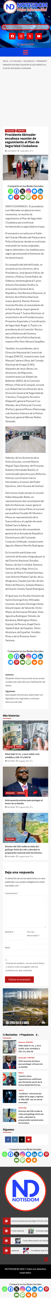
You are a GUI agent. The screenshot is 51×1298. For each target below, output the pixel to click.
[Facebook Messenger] (34, 191)
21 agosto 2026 (23, 761)
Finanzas (9, 747)
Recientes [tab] (11, 1035)
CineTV (21, 1090)
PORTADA (21, 131)
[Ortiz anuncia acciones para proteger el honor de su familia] (25, 782)
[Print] (34, 197)
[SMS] (28, 197)
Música (21, 1073)
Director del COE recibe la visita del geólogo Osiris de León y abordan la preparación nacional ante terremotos (23, 849)
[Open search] (4, 27)
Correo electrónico (33, 933)
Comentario (11, 893)
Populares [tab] (27, 1035)
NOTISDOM (12, 151)
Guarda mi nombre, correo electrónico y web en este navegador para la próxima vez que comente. (25, 967)
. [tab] (38, 1035)
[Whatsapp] (10, 191)
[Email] (22, 197)
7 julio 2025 (24, 151)
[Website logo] (25, 7)
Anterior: (25, 680)
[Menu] (25, 52)
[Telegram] (10, 197)
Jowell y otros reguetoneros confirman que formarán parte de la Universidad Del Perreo (30, 1081)
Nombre (10, 931)
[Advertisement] (25, 98)
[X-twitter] (30, 36)
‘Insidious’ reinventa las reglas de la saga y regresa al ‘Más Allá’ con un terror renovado (30, 1098)
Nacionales (10, 131)
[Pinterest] (16, 197)
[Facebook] (12, 36)
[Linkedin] (40, 191)
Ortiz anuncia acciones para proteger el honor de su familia (30, 1064)
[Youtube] (38, 36)
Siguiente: (24, 697)
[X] (22, 191)
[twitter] (22, 1139)
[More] (40, 197)
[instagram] (15, 1139)
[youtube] (29, 1139)
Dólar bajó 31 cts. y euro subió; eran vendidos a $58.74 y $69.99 (22, 756)
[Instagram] (21, 36)
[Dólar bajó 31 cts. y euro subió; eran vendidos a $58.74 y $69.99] (25, 735)
